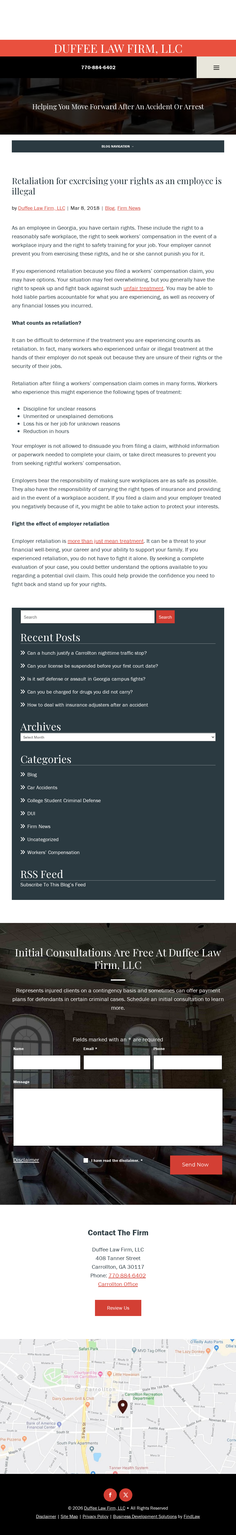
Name (18, 1048)
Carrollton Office (118, 1283)
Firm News (128, 208)
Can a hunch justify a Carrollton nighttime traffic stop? (87, 653)
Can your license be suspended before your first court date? (92, 665)
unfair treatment (143, 288)
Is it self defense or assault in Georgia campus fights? (86, 678)
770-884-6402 (98, 67)
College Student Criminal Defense (64, 800)
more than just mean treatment (106, 540)
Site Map (69, 1516)
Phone (159, 1048)
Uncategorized (43, 839)
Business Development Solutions (145, 1516)
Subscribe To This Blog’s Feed (53, 884)
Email (90, 1048)
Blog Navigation (116, 146)
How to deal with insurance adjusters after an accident (88, 704)
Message (21, 1081)
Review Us (118, 1307)
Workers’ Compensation (53, 852)
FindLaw (192, 1516)
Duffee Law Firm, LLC (118, 48)
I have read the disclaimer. (117, 1160)
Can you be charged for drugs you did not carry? (80, 691)
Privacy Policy (96, 1516)
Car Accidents (42, 787)
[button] (216, 67)
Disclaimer (26, 1159)
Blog (110, 208)
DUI (31, 813)
